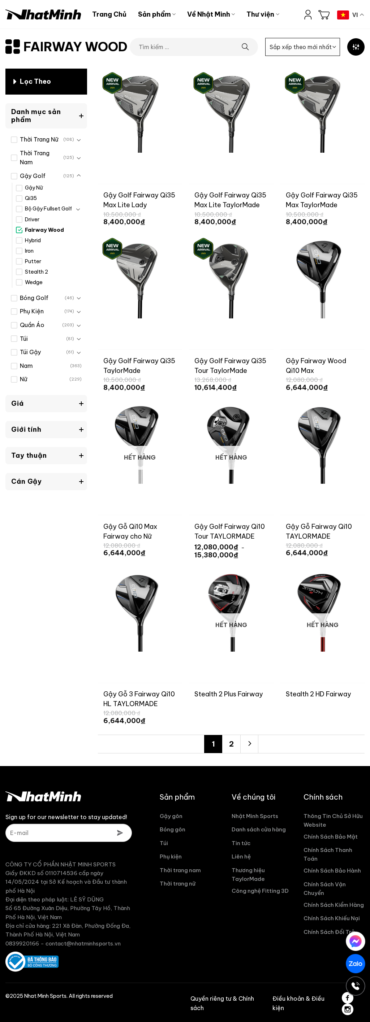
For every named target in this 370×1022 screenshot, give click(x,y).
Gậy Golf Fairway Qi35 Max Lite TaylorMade (230, 199)
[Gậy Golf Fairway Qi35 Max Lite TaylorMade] (231, 111)
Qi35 (31, 198)
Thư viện (260, 14)
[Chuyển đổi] (79, 139)
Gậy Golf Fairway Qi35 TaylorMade (139, 365)
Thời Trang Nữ (39, 139)
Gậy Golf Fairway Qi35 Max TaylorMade (322, 199)
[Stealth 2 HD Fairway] (322, 609)
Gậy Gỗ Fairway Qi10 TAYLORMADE (319, 531)
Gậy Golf (33, 175)
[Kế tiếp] (249, 744)
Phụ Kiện (32, 311)
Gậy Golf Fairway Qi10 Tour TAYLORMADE (229, 531)
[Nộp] (245, 47)
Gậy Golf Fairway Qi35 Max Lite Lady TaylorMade (139, 199)
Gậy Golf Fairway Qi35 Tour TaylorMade (230, 365)
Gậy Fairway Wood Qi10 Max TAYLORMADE (316, 365)
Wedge (34, 282)
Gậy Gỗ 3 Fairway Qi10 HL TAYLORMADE (139, 698)
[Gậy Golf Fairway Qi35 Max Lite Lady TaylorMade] (140, 111)
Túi (24, 338)
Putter (33, 261)
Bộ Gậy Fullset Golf (48, 208)
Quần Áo (32, 325)
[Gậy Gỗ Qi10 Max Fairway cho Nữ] (140, 442)
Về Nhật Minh (208, 14)
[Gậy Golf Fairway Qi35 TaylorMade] (140, 276)
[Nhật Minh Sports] (43, 14)
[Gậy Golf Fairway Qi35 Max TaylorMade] (322, 111)
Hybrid (33, 240)
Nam (26, 365)
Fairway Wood (44, 230)
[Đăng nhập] (308, 14)
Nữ (23, 379)
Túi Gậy (30, 352)
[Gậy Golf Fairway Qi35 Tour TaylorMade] (231, 276)
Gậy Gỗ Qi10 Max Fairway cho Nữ (130, 531)
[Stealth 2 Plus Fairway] (231, 609)
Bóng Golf (34, 297)
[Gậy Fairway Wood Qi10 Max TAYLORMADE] (322, 276)
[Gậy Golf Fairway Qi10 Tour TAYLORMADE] (231, 442)
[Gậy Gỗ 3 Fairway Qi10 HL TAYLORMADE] (140, 609)
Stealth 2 (36, 272)
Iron (29, 251)
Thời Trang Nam (35, 157)
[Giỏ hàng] (324, 14)
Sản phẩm (154, 14)
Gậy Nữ (34, 187)
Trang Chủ (109, 14)
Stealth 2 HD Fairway (318, 694)
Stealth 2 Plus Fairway (228, 694)
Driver (32, 219)
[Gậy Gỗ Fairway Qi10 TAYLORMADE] (322, 442)
